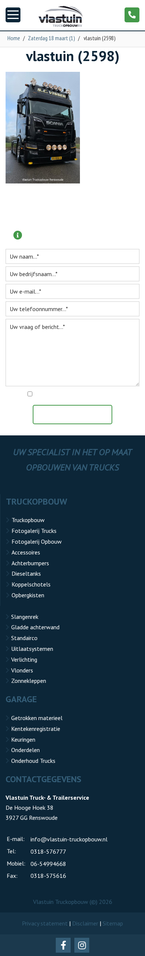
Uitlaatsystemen (32, 648)
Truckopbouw (28, 520)
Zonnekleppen (28, 680)
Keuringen (23, 739)
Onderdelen (25, 750)
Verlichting (24, 659)
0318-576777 (48, 851)
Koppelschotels (31, 584)
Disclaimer (85, 923)
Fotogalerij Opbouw (37, 541)
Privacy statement (45, 923)
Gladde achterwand (35, 627)
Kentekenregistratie (35, 728)
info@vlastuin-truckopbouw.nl (68, 839)
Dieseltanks (26, 573)
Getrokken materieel (36, 718)
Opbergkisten (28, 595)
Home (13, 38)
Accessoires (26, 552)
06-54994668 (48, 863)
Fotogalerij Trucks (34, 530)
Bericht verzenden (76, 414)
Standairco (24, 638)
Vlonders (22, 670)
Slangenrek (24, 616)
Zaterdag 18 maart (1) (51, 38)
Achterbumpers (30, 563)
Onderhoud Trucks (33, 760)
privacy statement (104, 394)
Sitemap (113, 923)
